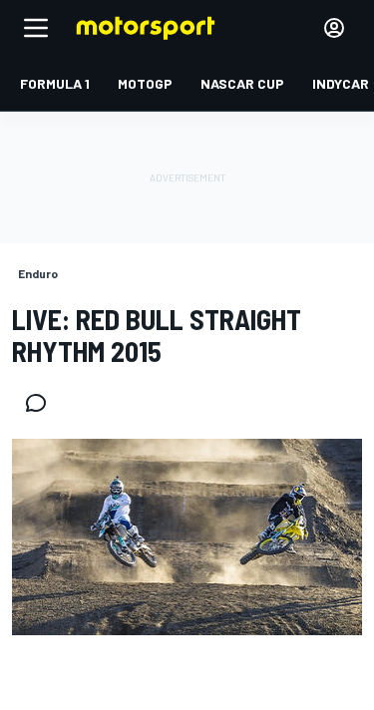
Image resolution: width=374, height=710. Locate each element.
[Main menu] (36, 28)
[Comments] (42, 403)
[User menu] (334, 28)
